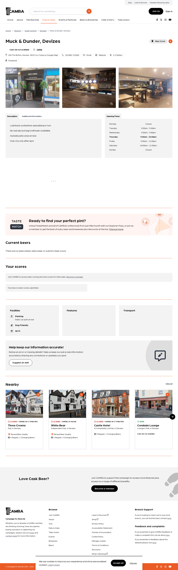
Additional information (32, 116)
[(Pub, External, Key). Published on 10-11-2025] (67, 419)
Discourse (96, 549)
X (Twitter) (117, 55)
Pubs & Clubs (54, 528)
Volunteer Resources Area (159, 2)
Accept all (118, 563)
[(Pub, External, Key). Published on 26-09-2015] (110, 419)
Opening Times (113, 116)
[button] (172, 417)
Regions (17, 30)
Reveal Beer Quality (19, 434)
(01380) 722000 (72, 55)
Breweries (53, 541)
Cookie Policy (97, 536)
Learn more (54, 565)
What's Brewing (99, 554)
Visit (50, 523)
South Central (30, 30)
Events (52, 536)
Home (8, 30)
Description (12, 116)
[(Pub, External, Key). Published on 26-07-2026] (24, 419)
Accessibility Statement (102, 528)
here (169, 518)
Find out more (116, 229)
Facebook (12, 60)
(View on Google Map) (48, 55)
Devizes (43, 30)
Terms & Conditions (100, 545)
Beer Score (160, 41)
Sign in (168, 11)
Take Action (54, 532)
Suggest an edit (20, 362)
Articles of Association (101, 532)
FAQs (31, 532)
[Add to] (170, 41)
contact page (11, 536)
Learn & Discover (140, 2)
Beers (51, 545)
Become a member (74, 277)
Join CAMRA (54, 515)
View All (169, 383)
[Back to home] (15, 11)
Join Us (156, 11)
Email (88, 55)
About (51, 519)
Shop (130, 2)
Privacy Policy (98, 523)
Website (102, 55)
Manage (133, 563)
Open (39, 49)
